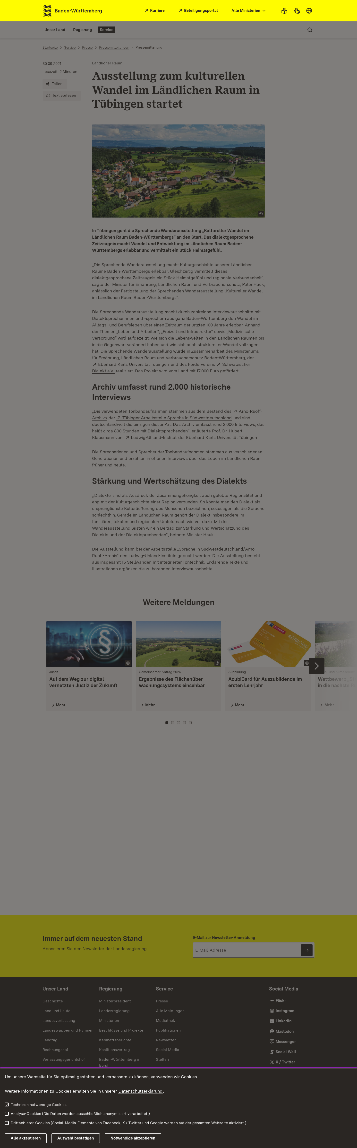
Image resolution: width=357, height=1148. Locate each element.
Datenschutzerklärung (140, 1091)
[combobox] (249, 11)
